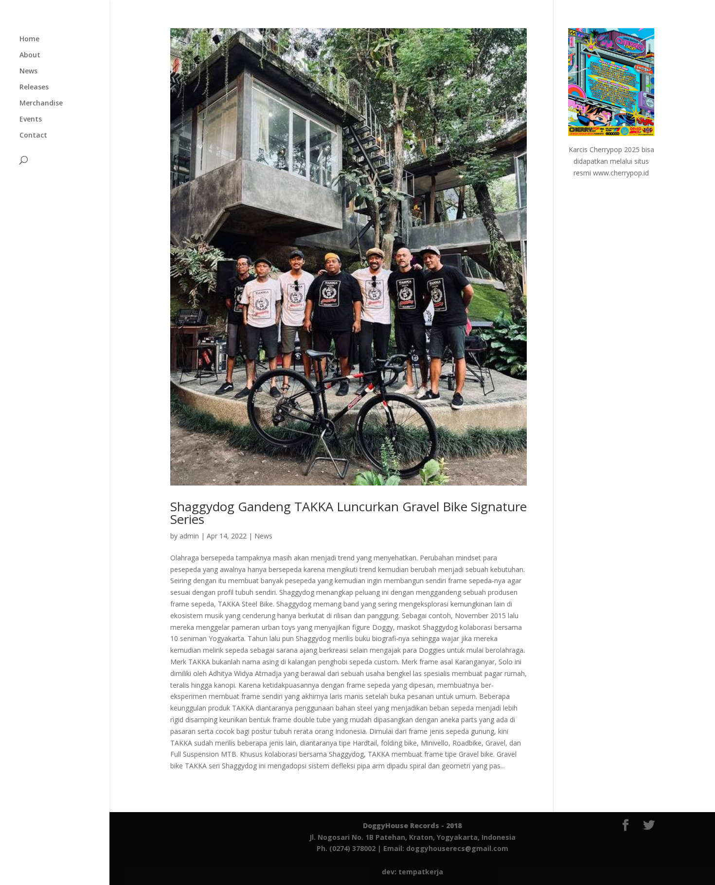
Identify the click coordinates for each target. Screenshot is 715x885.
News (28, 71)
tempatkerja (420, 871)
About (29, 55)
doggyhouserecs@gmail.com (457, 848)
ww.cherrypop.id (623, 172)
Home (29, 39)
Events (30, 119)
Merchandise (41, 103)
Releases (34, 87)
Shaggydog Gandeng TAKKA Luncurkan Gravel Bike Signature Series (348, 513)
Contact (33, 135)
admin (189, 535)
